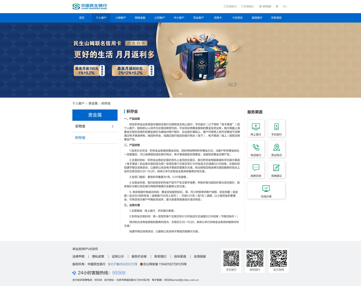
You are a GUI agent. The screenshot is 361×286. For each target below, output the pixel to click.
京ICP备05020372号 (122, 264)
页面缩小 (249, 6)
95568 (118, 272)
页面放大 (232, 6)
